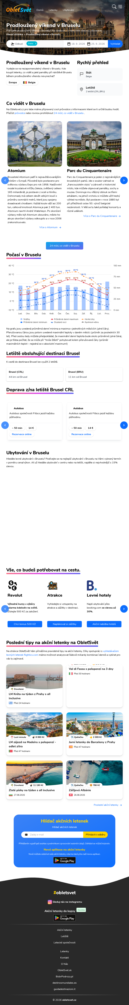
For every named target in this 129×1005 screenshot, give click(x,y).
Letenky (53, 10)
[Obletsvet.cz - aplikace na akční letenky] (64, 860)
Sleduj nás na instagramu (67, 902)
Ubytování (68, 10)
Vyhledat (115, 44)
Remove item (35, 43)
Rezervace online (22, 434)
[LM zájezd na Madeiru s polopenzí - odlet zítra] (34, 725)
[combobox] (44, 44)
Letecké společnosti (65, 942)
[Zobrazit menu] (120, 6)
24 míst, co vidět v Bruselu (69, 113)
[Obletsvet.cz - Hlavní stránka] (18, 6)
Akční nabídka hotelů (104, 624)
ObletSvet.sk (65, 970)
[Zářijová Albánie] (94, 773)
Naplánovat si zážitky (64, 624)
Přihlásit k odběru (95, 834)
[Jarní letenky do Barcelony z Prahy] (94, 725)
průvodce (20, 113)
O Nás (64, 964)
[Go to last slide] (5, 180)
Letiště (64, 936)
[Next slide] (124, 180)
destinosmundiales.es (65, 983)
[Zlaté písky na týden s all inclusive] (34, 773)
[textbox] (39, 43)
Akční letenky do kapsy (65, 911)
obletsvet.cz (69, 1000)
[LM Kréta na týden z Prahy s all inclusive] (34, 676)
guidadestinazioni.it (64, 989)
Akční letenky (64, 930)
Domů (39, 10)
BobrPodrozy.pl (64, 976)
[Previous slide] (5, 425)
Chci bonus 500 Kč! (25, 624)
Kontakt (64, 957)
